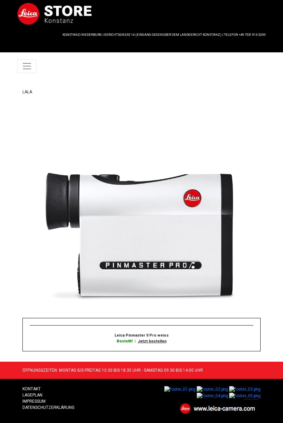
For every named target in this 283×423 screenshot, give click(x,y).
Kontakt (31, 388)
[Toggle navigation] (27, 66)
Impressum (34, 401)
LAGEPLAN (32, 395)
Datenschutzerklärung (48, 407)
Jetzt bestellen (152, 341)
